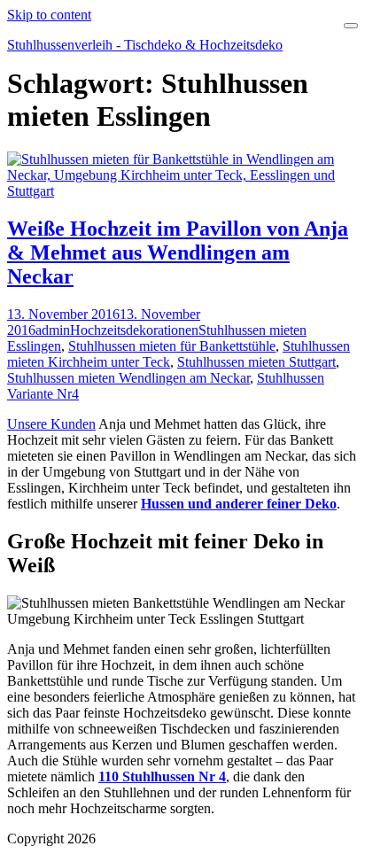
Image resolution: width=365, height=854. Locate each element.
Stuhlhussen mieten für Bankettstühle (172, 345)
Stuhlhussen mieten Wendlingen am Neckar (128, 377)
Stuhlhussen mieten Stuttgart (256, 361)
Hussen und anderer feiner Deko (239, 503)
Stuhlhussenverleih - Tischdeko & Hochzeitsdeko (145, 44)
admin (52, 330)
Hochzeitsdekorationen (134, 330)
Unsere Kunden (51, 423)
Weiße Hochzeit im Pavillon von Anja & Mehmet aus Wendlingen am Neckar (177, 252)
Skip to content (49, 14)
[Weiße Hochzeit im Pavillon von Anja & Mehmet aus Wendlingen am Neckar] (182, 190)
